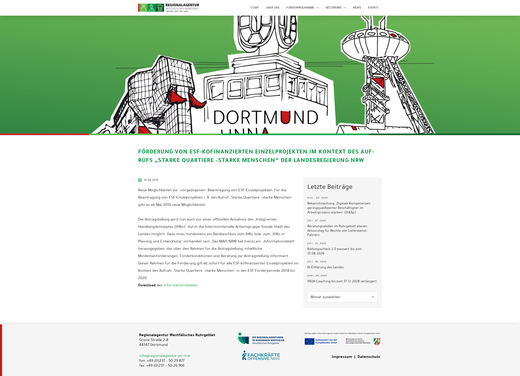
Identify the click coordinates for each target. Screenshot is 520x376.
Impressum (342, 357)
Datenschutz (369, 357)
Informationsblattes (181, 285)
